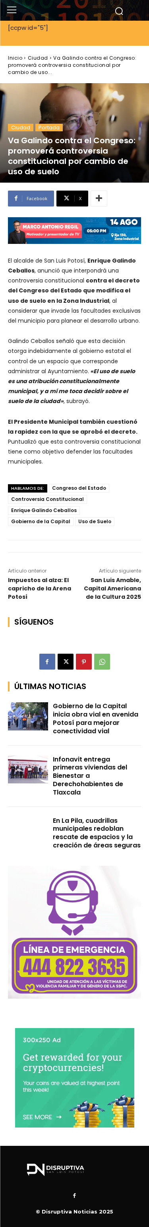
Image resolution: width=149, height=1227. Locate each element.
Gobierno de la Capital (40, 521)
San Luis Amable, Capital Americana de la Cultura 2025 (112, 588)
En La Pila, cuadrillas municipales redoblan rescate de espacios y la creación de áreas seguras (97, 833)
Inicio (15, 58)
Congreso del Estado (79, 488)
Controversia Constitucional (47, 499)
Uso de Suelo (94, 521)
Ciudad (38, 58)
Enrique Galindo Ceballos (44, 510)
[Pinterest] (84, 662)
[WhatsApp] (102, 662)
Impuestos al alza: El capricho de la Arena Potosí (39, 588)
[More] (99, 198)
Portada (49, 127)
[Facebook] (47, 662)
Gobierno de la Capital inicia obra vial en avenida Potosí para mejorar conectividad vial (95, 718)
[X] (66, 662)
